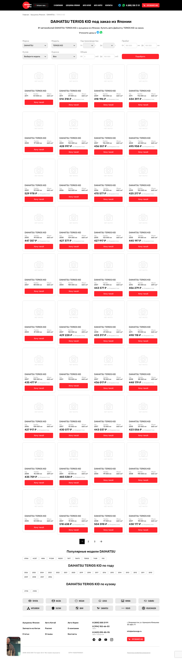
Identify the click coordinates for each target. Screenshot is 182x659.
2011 (142, 572)
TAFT (69, 558)
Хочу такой (39, 102)
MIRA (43, 558)
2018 (89, 572)
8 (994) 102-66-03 (100, 626)
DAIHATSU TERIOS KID (35, 91)
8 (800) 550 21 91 (133, 5)
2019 (81, 572)
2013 (127, 572)
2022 (58, 572)
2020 (73, 572)
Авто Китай (87, 5)
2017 (96, 572)
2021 (65, 572)
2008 (34, 577)
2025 (34, 572)
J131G (35, 591)
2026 (26, 572)
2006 (50, 577)
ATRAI (26, 558)
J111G (26, 591)
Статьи (26, 634)
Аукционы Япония (73, 5)
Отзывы (49, 634)
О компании (58, 5)
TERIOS (86, 558)
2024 (42, 572)
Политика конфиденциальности (138, 653)
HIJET (35, 558)
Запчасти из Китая (31, 628)
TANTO (77, 558)
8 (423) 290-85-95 (101, 632)
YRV (103, 558)
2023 (50, 572)
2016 (104, 572)
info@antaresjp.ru (134, 631)
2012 (135, 572)
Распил (48, 628)
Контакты (109, 5)
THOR (95, 558)
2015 (112, 572)
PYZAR (51, 558)
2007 (42, 577)
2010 (150, 572)
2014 (119, 572)
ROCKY (60, 558)
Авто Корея (98, 5)
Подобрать (140, 56)
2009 (26, 577)
